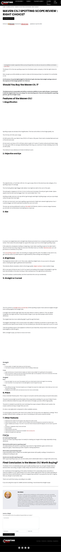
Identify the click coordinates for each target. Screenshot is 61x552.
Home (4, 6)
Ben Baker (20, 492)
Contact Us (43, 541)
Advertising (49, 541)
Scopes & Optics (10, 6)
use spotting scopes (10, 253)
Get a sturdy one (31, 430)
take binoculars (48, 248)
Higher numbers (38, 266)
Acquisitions (55, 541)
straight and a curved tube (21, 307)
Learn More (6, 66)
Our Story (39, 541)
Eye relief (28, 206)
